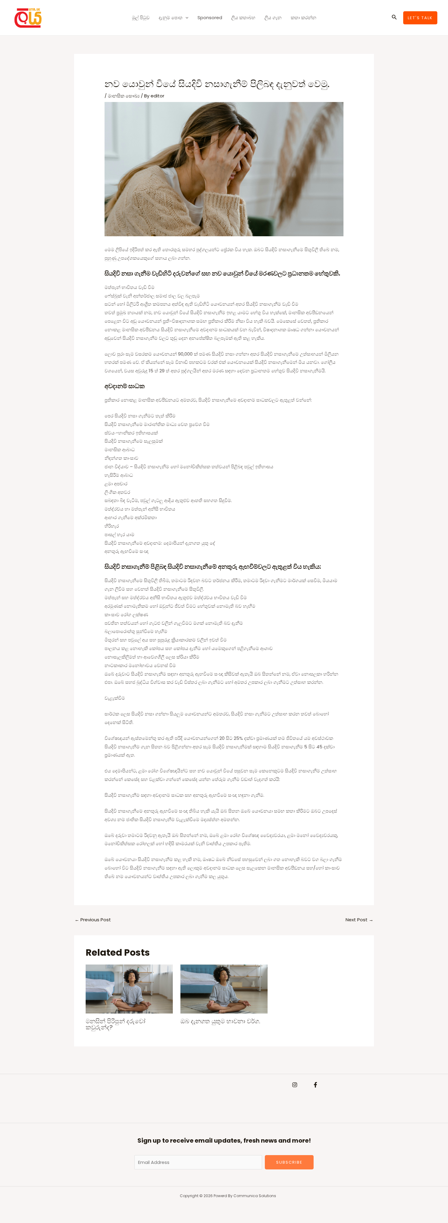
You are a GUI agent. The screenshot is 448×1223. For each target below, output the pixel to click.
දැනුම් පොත (171, 17)
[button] (185, 17)
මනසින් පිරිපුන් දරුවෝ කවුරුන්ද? (115, 1024)
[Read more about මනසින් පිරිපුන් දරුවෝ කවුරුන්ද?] (129, 989)
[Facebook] (315, 1085)
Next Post (359, 919)
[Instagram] (294, 1085)
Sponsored (209, 17)
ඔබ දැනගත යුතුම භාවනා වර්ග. (220, 1021)
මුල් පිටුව (141, 17)
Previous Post (93, 919)
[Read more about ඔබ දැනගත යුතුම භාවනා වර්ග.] (224, 989)
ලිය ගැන (273, 17)
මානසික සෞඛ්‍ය (124, 96)
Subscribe (289, 1162)
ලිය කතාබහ (243, 17)
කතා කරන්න (303, 17)
